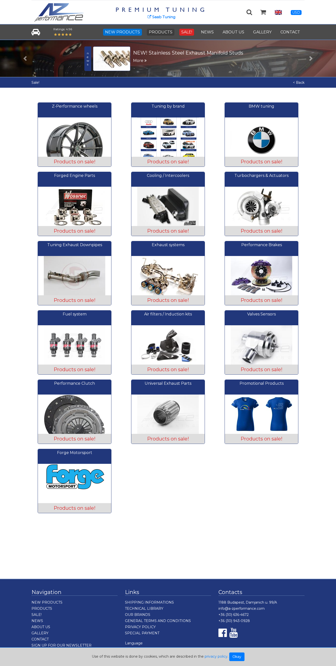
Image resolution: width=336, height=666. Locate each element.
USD (296, 12)
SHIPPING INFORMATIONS (149, 602)
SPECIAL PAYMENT (142, 633)
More (138, 60)
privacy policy (216, 656)
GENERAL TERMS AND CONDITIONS (158, 621)
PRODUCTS (160, 32)
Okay (236, 656)
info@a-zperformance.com (241, 608)
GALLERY (262, 32)
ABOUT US (233, 32)
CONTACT (290, 32)
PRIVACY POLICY (140, 627)
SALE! (186, 32)
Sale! (35, 82)
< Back (299, 82)
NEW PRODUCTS (122, 32)
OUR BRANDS (137, 614)
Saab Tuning (163, 16)
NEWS (207, 32)
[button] (25, 58)
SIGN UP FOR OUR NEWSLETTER (61, 645)
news (88, 58)
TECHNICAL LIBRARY (144, 608)
